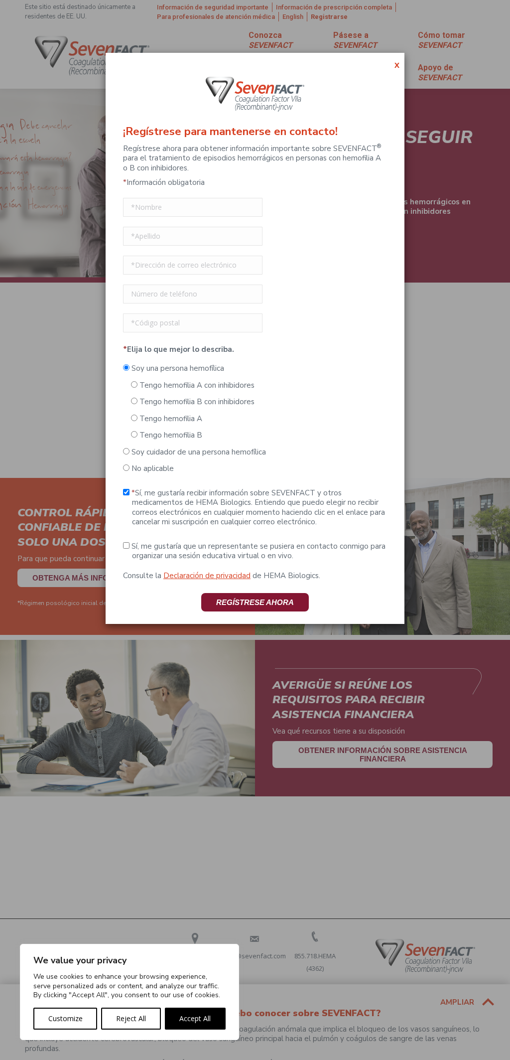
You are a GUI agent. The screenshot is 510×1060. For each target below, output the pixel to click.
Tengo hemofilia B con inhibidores (196, 402)
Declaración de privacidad (207, 576)
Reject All (131, 1018)
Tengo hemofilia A (169, 419)
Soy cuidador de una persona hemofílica (197, 452)
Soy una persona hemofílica (176, 368)
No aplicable (151, 468)
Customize (65, 1018)
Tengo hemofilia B (169, 435)
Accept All (195, 1018)
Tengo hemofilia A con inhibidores (196, 385)
